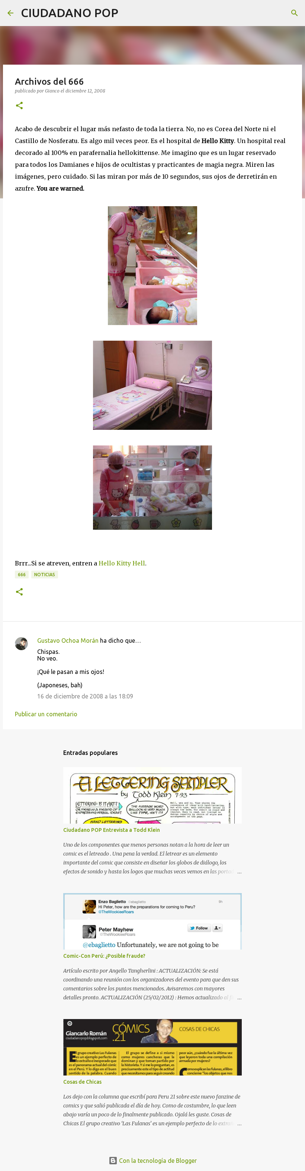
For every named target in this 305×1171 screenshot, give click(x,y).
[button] (19, 106)
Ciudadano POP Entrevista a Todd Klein (111, 830)
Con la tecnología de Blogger (157, 1160)
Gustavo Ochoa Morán (68, 640)
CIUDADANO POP (69, 12)
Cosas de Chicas (82, 1082)
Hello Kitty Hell (122, 563)
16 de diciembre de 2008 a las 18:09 (85, 696)
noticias (44, 574)
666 (22, 574)
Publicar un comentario (46, 714)
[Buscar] (128, 13)
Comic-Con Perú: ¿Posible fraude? (104, 956)
